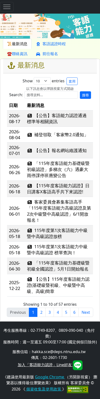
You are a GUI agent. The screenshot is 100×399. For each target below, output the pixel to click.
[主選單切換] (7, 7)
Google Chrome (50, 377)
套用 (72, 81)
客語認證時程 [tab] (54, 43)
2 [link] (41, 312)
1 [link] (33, 312)
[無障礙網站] (77, 389)
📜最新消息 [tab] (17, 43)
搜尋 (85, 95)
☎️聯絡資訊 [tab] (17, 53)
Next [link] (86, 312)
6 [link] (74, 312)
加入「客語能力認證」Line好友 (45, 364)
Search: (49, 94)
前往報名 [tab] (50, 53)
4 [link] (58, 312)
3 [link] (50, 312)
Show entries (49, 81)
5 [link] (66, 312)
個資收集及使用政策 (43, 389)
